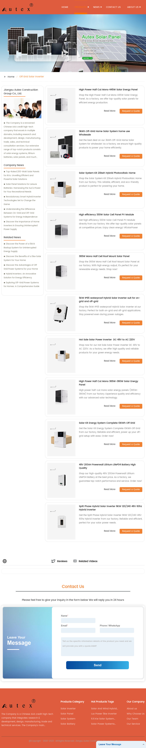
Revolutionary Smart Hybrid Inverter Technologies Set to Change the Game (22, 200)
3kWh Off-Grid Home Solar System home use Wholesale (104, 133)
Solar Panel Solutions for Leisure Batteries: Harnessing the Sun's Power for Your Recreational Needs (22, 188)
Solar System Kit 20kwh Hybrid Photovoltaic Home (107, 173)
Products (81, 7)
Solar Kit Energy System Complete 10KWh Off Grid (107, 423)
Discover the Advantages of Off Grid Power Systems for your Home (21, 267)
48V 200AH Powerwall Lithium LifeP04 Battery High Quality (107, 466)
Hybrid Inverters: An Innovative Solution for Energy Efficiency (20, 275)
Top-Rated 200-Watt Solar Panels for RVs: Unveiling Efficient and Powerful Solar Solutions (21, 175)
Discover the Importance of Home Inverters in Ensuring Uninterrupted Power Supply (21, 225)
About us (132, 7)
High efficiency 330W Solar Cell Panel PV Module (106, 214)
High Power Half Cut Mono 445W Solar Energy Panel (108, 89)
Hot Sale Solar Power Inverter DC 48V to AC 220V (107, 339)
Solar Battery (68, 724)
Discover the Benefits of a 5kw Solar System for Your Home (22, 258)
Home (65, 7)
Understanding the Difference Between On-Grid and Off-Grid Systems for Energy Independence (20, 212)
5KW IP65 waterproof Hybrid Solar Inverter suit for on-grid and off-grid (109, 299)
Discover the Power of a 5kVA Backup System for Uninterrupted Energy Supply (20, 247)
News (96, 7)
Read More (109, 111)
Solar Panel (67, 713)
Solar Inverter (68, 708)
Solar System (68, 718)
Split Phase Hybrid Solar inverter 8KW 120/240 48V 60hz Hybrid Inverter (110, 508)
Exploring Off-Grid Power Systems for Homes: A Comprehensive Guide (21, 284)
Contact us (113, 7)
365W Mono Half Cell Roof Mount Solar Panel (104, 256)
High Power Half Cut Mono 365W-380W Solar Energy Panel (108, 383)
